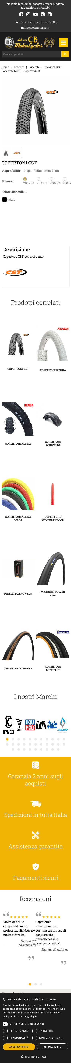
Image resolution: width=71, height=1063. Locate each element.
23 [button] (13, 749)
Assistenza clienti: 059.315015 (37, 22)
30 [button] (53, 749)
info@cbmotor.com (36, 27)
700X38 (28, 183)
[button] (35, 1056)
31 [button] (58, 749)
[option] (8, 725)
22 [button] (64, 744)
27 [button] (35, 749)
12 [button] (7, 744)
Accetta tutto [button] (18, 1046)
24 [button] (18, 749)
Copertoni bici (10, 71)
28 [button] (41, 749)
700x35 (42, 183)
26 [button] (30, 749)
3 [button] (41, 984)
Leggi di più (30, 1016)
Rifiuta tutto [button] (53, 1046)
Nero (12, 199)
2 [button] (35, 984)
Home (5, 67)
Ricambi (34, 67)
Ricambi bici (52, 67)
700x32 (55, 183)
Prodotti (19, 67)
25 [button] (24, 749)
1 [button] (30, 984)
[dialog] (35, 1028)
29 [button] (47, 749)
